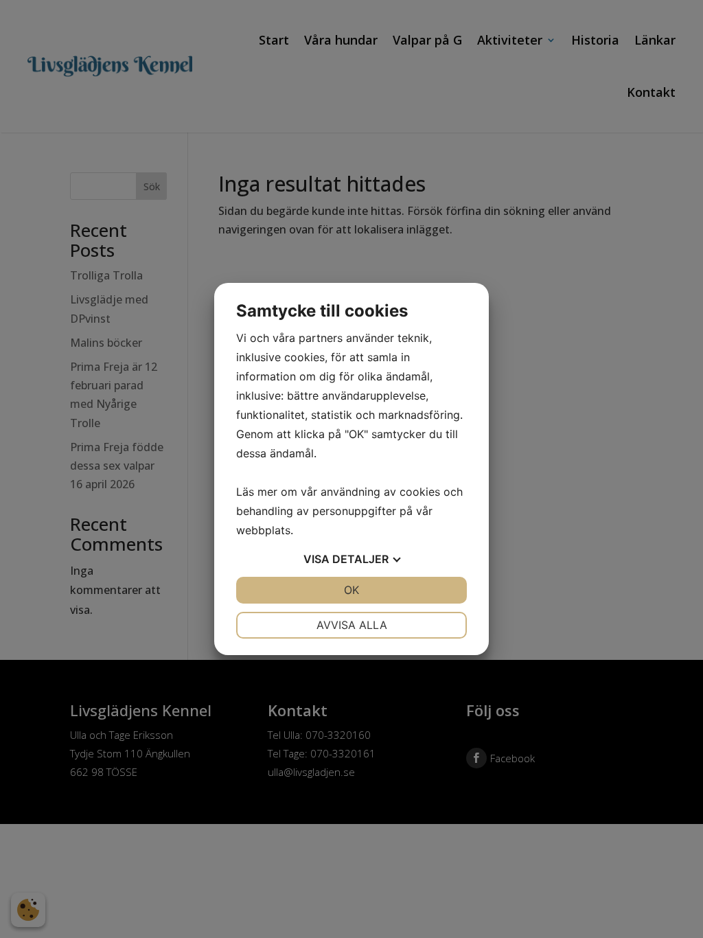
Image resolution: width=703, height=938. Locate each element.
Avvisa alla (351, 625)
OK (351, 590)
